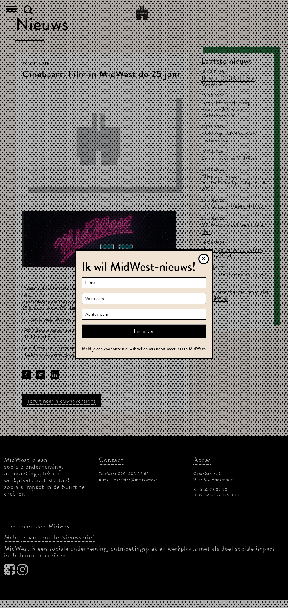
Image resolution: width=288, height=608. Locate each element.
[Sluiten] (203, 259)
